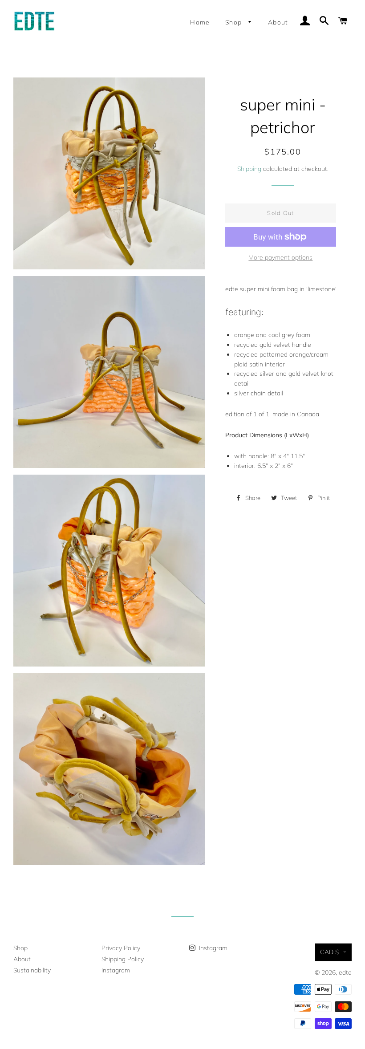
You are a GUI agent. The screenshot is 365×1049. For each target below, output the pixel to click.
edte (345, 972)
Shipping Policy (122, 959)
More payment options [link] (280, 257)
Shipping (249, 169)
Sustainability (32, 970)
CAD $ (329, 952)
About (278, 22)
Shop (234, 22)
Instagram (115, 970)
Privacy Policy (120, 948)
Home (200, 22)
